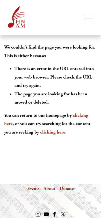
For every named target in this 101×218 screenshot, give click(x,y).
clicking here (52, 132)
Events (33, 188)
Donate (67, 188)
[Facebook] (54, 214)
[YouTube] (46, 214)
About (49, 188)
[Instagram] (38, 214)
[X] (63, 214)
